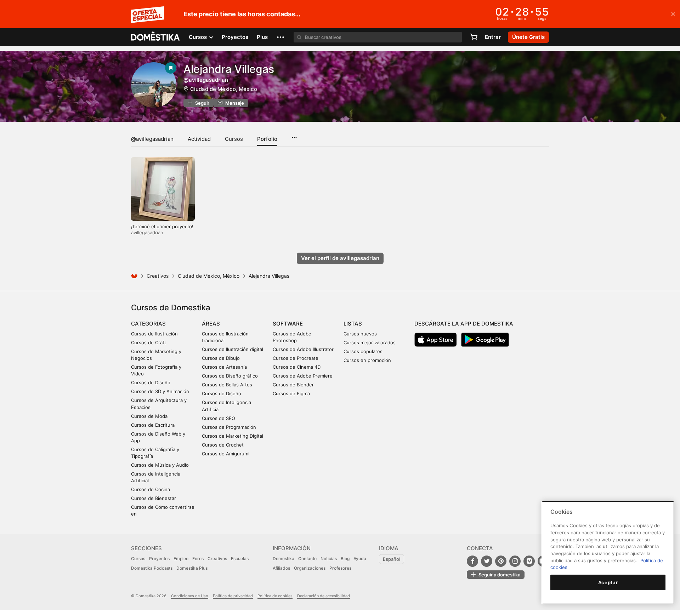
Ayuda (359, 558)
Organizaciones (309, 568)
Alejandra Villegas (228, 69)
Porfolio (267, 139)
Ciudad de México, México (223, 89)
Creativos (158, 276)
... (294, 135)
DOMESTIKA (155, 37)
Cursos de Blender (293, 384)
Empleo (181, 558)
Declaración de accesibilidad (323, 595)
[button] (280, 37)
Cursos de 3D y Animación (160, 391)
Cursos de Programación (229, 427)
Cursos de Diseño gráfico (230, 376)
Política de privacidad (233, 595)
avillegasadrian (147, 232)
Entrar (493, 37)
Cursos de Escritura (153, 425)
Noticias (329, 558)
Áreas (211, 323)
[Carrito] (473, 37)
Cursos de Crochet (223, 445)
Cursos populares (363, 351)
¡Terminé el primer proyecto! (162, 226)
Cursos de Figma (291, 393)
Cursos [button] (198, 37)
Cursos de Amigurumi (225, 453)
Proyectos (235, 37)
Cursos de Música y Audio (160, 465)
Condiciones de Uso (189, 595)
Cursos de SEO (218, 418)
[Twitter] (486, 561)
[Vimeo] (529, 561)
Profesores (340, 568)
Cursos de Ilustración (154, 333)
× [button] (673, 13)
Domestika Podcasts (151, 568)
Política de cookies (275, 595)
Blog (345, 558)
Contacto (307, 558)
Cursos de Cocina (150, 489)
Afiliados (281, 568)
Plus (262, 37)
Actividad (199, 139)
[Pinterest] (500, 561)
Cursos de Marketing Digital (232, 436)
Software (288, 323)
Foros (198, 558)
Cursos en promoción (367, 360)
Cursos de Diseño (150, 382)
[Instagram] (515, 561)
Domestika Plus (192, 568)
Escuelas (240, 558)
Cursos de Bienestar (153, 498)
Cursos (234, 139)
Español (391, 559)
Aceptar (608, 582)
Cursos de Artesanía (224, 367)
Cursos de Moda (149, 416)
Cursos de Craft (148, 342)
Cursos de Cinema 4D (297, 367)
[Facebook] (472, 561)
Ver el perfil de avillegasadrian (340, 258)
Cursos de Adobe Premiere (303, 376)
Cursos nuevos (360, 333)
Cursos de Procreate (295, 358)
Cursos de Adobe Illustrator (303, 349)
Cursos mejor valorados (370, 342)
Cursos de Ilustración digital (232, 349)
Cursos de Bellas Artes (227, 384)
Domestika (283, 558)
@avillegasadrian (152, 139)
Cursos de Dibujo (221, 358)
